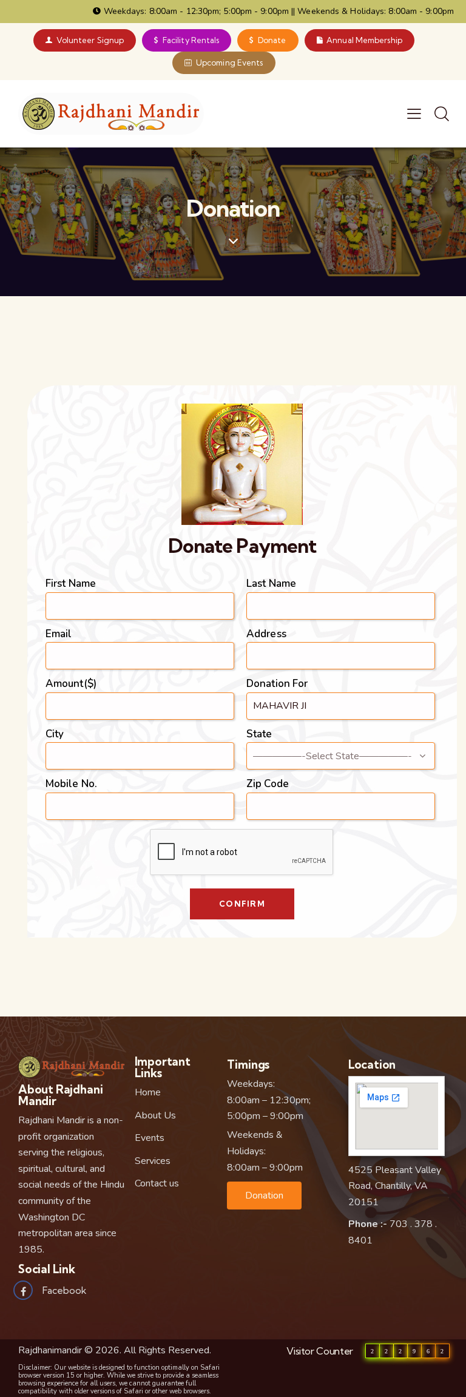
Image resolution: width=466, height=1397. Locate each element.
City (55, 734)
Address (266, 634)
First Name (71, 583)
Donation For (277, 684)
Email (59, 634)
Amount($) (71, 684)
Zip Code (267, 784)
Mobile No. (71, 784)
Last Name (271, 583)
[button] (264, 1195)
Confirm (242, 903)
